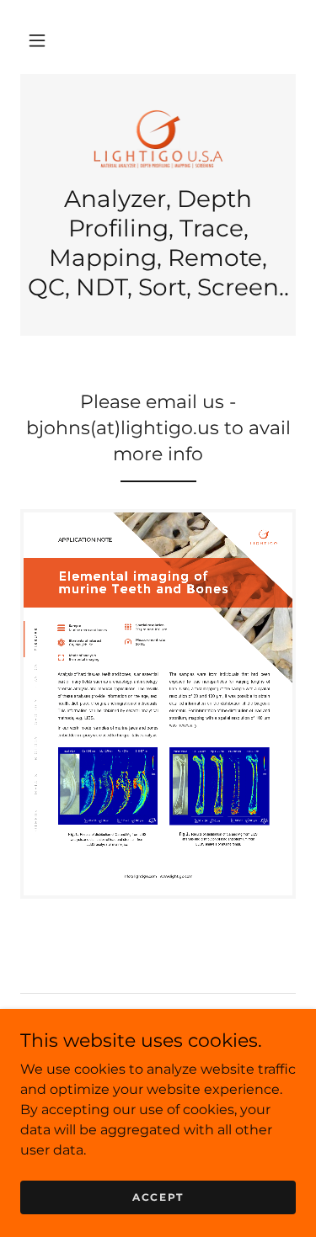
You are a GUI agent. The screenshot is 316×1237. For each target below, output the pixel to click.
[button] (37, 40)
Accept (158, 1197)
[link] (158, 139)
